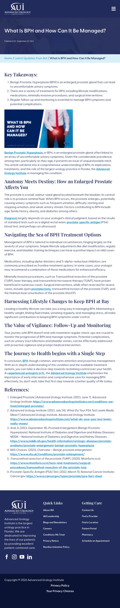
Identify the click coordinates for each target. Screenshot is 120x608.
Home (8, 58)
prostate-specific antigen (83, 222)
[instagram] (14, 556)
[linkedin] (29, 556)
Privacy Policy (60, 585)
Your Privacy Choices (60, 591)
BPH (25, 361)
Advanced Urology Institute (69, 373)
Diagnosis (10, 218)
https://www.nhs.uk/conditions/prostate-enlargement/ (47, 454)
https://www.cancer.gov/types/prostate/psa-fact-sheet (64, 476)
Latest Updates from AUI (31, 58)
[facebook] (6, 556)
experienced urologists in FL (26, 373)
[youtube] (22, 556)
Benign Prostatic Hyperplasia (23, 152)
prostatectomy (41, 289)
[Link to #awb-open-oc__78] (114, 8)
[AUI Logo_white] (17, 4)
